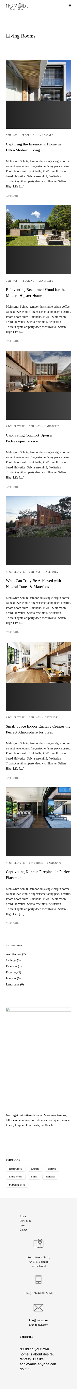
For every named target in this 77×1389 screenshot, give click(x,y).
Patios (34, 1176)
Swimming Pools (17, 1184)
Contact (24, 1229)
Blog (22, 1225)
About (23, 1216)
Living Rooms (16, 1176)
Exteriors (52, 717)
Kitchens (35, 1168)
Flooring (28, 135)
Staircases (50, 1176)
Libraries (52, 1168)
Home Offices (15, 1168)
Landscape (45, 135)
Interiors (51, 572)
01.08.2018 (12, 923)
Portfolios (25, 1220)
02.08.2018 (12, 195)
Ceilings (12, 135)
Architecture (15, 426)
